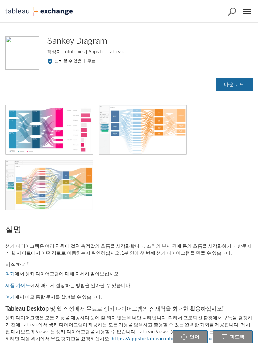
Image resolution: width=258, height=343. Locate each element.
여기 (10, 274)
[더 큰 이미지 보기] (49, 130)
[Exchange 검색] (232, 11)
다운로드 (234, 84)
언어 (194, 337)
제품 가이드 (17, 285)
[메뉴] (247, 11)
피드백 (237, 337)
